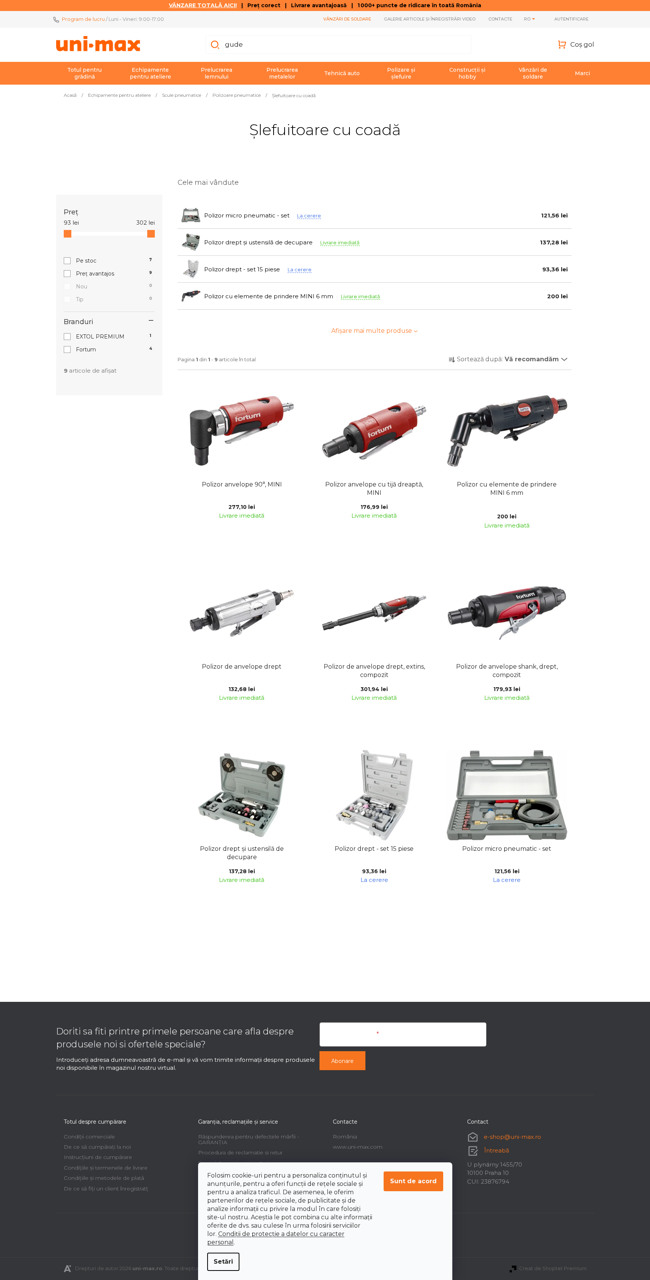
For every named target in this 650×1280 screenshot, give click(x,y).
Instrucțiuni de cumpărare (98, 1157)
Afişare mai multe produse (371, 330)
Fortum (114, 349)
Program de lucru (83, 19)
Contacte (500, 19)
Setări (223, 1261)
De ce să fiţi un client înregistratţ (106, 1188)
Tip (114, 299)
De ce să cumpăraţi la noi (97, 1146)
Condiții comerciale (89, 1136)
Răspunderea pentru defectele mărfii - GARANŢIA (248, 1139)
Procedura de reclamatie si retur (240, 1152)
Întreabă (496, 1150)
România (345, 1136)
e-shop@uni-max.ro (512, 1136)
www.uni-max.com (357, 1146)
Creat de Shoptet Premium (553, 1268)
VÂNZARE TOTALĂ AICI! (203, 5)
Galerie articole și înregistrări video (429, 19)
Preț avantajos (114, 273)
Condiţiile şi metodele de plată (104, 1178)
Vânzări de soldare (347, 19)
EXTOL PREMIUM (113, 336)
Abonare (342, 1061)
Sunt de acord (413, 1181)
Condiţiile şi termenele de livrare (106, 1167)
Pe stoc (114, 260)
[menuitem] (84, 73)
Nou (114, 286)
